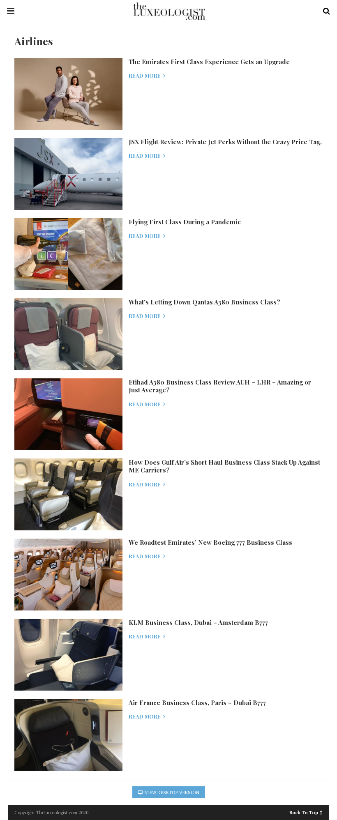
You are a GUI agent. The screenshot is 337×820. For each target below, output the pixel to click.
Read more (145, 76)
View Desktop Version (171, 792)
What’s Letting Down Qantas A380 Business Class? (204, 302)
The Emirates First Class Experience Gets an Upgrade (209, 62)
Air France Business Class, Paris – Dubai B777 (197, 702)
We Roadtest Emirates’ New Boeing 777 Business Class (210, 542)
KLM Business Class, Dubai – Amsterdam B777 (198, 622)
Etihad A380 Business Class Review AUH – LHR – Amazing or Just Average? (220, 386)
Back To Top (303, 811)
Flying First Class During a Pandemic (185, 222)
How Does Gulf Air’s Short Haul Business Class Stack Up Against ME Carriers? (224, 466)
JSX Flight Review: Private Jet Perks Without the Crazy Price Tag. (225, 142)
